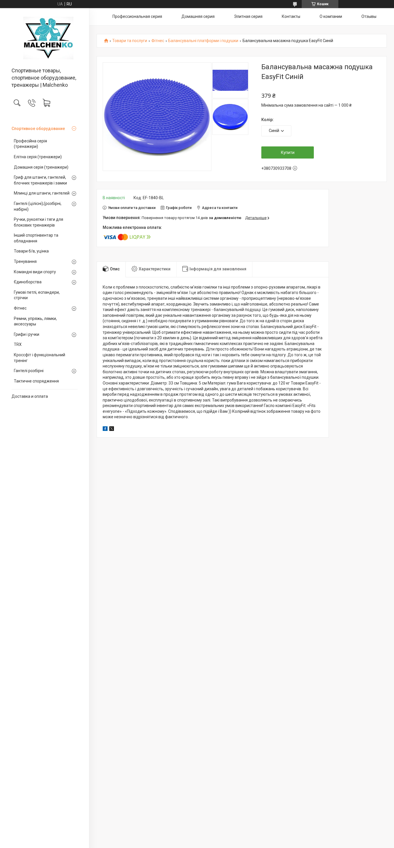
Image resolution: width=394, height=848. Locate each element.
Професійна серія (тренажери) (30, 144)
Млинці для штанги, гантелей (42, 193)
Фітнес (20, 308)
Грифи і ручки (26, 334)
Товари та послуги (129, 41)
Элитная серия (248, 16)
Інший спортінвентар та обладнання (36, 238)
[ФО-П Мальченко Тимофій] (45, 38)
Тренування (25, 261)
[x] (111, 429)
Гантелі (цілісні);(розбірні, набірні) (37, 206)
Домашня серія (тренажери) (41, 167)
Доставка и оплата (30, 396)
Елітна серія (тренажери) (38, 156)
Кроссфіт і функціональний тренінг (39, 358)
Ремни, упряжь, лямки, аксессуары (35, 321)
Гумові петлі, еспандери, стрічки (37, 295)
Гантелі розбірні (29, 370)
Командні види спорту (35, 272)
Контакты (291, 16)
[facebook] (105, 429)
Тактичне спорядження (36, 381)
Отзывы (368, 16)
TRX (18, 344)
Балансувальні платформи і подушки (203, 41)
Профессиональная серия (137, 16)
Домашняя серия (198, 16)
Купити (287, 152)
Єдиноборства (28, 282)
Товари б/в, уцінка (31, 251)
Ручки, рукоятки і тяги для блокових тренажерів (38, 222)
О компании (331, 16)
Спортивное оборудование (38, 128)
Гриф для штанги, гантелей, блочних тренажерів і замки (40, 180)
